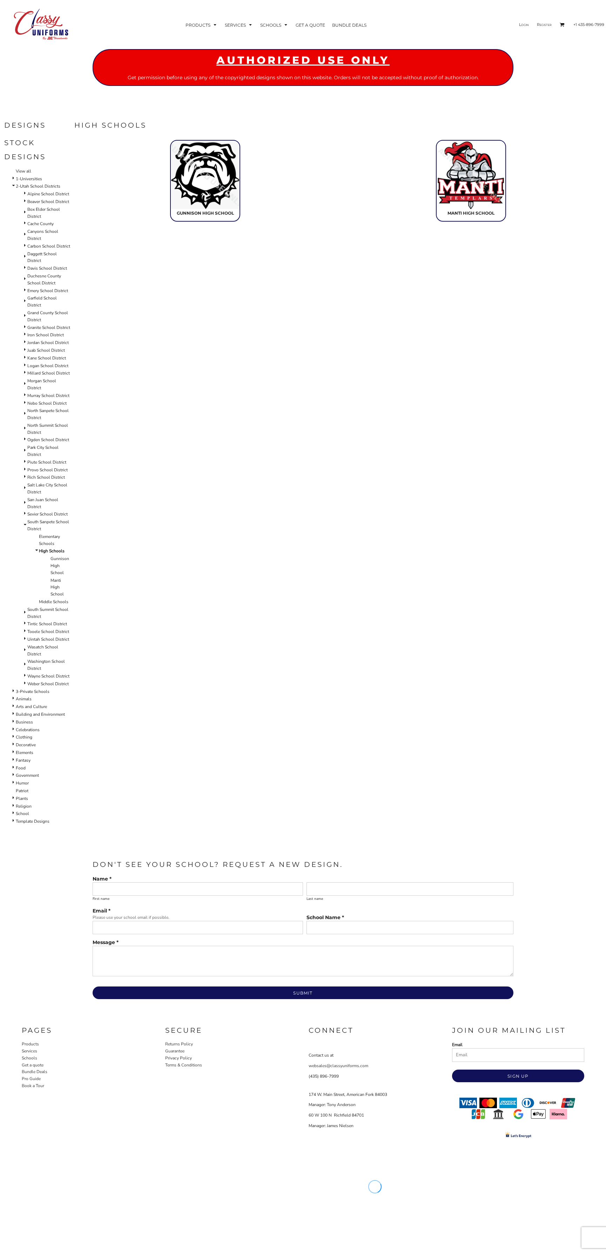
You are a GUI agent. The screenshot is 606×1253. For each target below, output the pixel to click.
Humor (22, 783)
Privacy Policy (178, 1058)
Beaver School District (48, 201)
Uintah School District (48, 639)
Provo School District (47, 470)
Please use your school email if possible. (131, 917)
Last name (315, 898)
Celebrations (28, 730)
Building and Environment (40, 714)
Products (30, 1044)
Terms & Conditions (183, 1065)
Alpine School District (48, 194)
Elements (24, 752)
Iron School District (45, 335)
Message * (106, 942)
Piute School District (46, 462)
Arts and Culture (31, 706)
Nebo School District (47, 403)
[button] (201, 24)
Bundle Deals (34, 1072)
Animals (24, 699)
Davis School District (47, 268)
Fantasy (23, 760)
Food (21, 768)
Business (24, 722)
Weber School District (48, 684)
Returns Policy (179, 1044)
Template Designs (32, 821)
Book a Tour (33, 1086)
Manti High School (57, 587)
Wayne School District (48, 676)
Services (29, 1051)
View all (23, 171)
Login (524, 24)
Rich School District (46, 477)
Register (544, 24)
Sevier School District (47, 514)
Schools (29, 1058)
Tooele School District (48, 631)
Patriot (22, 791)
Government (27, 775)
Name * (102, 879)
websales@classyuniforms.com (338, 1066)
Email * (101, 911)
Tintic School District (47, 624)
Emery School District (47, 291)
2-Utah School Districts (38, 186)
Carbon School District (48, 246)
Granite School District (48, 327)
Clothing (24, 737)
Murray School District (48, 395)
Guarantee (174, 1051)
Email (457, 1044)
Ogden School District (48, 440)
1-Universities (29, 179)
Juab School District (46, 350)
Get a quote (32, 1065)
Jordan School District (48, 342)
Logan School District (47, 366)
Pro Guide (31, 1079)
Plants (22, 798)
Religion (24, 806)
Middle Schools (53, 602)
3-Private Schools (32, 691)
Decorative (26, 745)
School (22, 813)
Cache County (40, 224)
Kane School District (46, 358)
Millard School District (48, 373)
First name (101, 898)
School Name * (325, 917)
